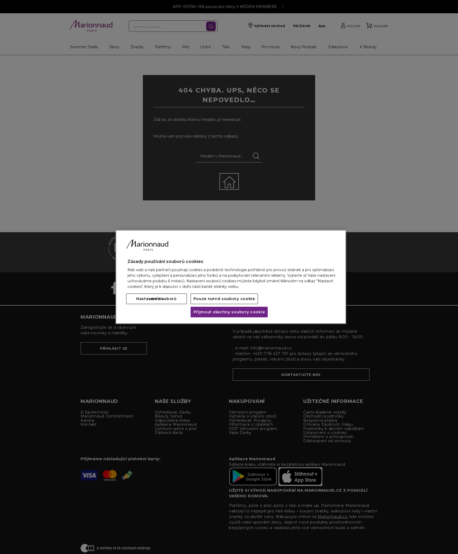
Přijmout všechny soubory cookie (229, 312)
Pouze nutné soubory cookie (224, 299)
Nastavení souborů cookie (156, 299)
